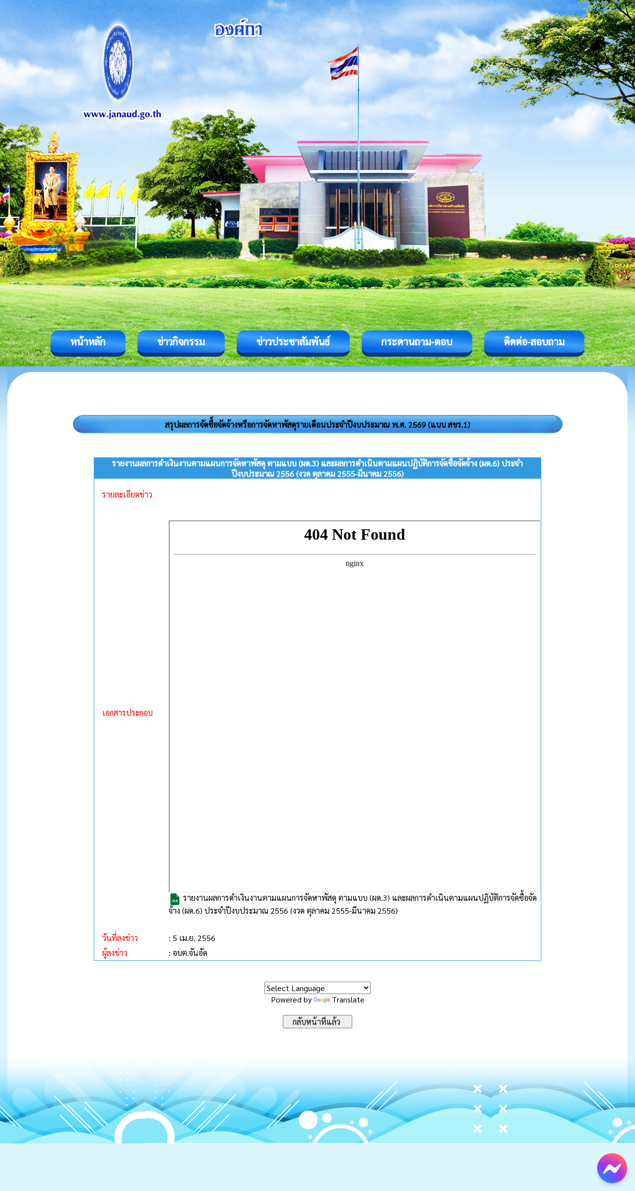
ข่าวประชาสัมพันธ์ (293, 341)
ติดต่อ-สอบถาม (534, 341)
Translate (348, 999)
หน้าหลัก (88, 341)
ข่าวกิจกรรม (181, 341)
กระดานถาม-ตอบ (416, 341)
